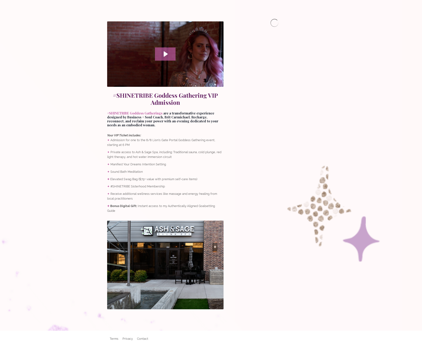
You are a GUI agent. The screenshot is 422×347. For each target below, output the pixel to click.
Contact (142, 338)
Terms (114, 338)
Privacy (127, 338)
